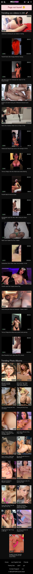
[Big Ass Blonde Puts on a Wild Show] (24, 445)
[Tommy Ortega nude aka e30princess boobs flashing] (16, 161)
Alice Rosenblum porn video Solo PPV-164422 (13, 355)
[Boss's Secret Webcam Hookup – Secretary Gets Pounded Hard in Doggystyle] (9, 421)
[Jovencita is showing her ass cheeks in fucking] (16, 23)
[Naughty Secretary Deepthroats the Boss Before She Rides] (24, 494)
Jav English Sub (16, 562)
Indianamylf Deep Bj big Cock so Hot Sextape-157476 (15, 148)
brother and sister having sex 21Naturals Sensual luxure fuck (15, 103)
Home (6, 562)
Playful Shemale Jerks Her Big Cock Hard (23, 481)
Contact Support (14, 569)
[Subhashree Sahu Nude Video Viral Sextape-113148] (16, 253)
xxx (23, 569)
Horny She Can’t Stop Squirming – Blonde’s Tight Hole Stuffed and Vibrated (22, 384)
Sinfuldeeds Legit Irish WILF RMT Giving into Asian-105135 (14, 218)
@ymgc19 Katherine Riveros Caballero (6, 481)
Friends (26, 562)
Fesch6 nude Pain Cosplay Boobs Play (11, 286)
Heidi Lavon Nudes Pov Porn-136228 (10, 240)
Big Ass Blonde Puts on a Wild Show (23, 457)
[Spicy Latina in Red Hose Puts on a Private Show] (9, 445)
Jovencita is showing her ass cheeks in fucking (13, 33)
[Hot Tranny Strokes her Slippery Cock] (24, 519)
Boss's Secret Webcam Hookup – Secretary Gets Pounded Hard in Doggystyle (8, 433)
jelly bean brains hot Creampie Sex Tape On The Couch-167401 (13, 80)
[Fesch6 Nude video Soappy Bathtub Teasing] (16, 46)
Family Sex (11, 565)
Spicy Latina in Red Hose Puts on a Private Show (8, 457)
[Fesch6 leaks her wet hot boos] (16, 184)
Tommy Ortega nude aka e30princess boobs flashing (14, 171)
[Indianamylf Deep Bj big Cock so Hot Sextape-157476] (16, 138)
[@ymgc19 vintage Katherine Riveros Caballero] (9, 372)
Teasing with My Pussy (22, 407)
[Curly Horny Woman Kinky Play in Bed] (24, 421)
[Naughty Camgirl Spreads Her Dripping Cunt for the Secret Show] (16, 543)
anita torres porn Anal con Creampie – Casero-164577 (15, 309)
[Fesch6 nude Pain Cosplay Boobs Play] (16, 276)
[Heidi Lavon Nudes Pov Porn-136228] (16, 230)
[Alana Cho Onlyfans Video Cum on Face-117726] (16, 115)
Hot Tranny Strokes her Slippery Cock (22, 530)
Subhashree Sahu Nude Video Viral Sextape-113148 (14, 263)
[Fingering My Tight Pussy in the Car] (9, 519)
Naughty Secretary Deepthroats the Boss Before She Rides (22, 506)
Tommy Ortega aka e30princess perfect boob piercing (14, 332)
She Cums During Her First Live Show (8, 408)
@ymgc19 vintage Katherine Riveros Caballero (6, 384)
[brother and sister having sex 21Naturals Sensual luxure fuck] (16, 92)
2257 (18, 565)
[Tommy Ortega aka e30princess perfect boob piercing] (16, 322)
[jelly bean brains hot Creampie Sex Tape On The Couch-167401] (16, 69)
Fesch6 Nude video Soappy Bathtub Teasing (12, 56)
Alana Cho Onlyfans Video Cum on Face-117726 (13, 125)
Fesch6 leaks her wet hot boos (9, 194)
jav (24, 565)
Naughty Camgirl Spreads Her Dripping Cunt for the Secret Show (15, 555)
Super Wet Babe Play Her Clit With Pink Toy (8, 505)
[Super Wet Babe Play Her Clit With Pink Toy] (9, 494)
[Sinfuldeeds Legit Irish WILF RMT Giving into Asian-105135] (16, 207)
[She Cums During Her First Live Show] (9, 396)
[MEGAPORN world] (14, 2)
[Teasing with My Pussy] (24, 396)
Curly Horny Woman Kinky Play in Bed (23, 432)
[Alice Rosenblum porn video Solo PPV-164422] (16, 345)
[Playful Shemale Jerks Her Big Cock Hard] (24, 470)
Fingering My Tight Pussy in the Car (8, 530)
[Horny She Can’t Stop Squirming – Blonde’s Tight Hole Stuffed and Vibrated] (24, 372)
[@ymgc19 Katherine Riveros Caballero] (9, 470)
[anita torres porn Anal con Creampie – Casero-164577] (16, 299)
